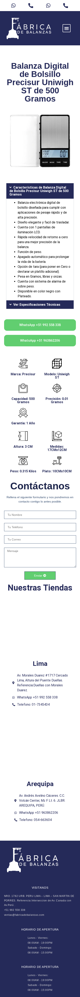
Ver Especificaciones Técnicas (36, 305)
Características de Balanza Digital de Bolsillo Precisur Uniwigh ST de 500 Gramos (39, 190)
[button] (67, 28)
